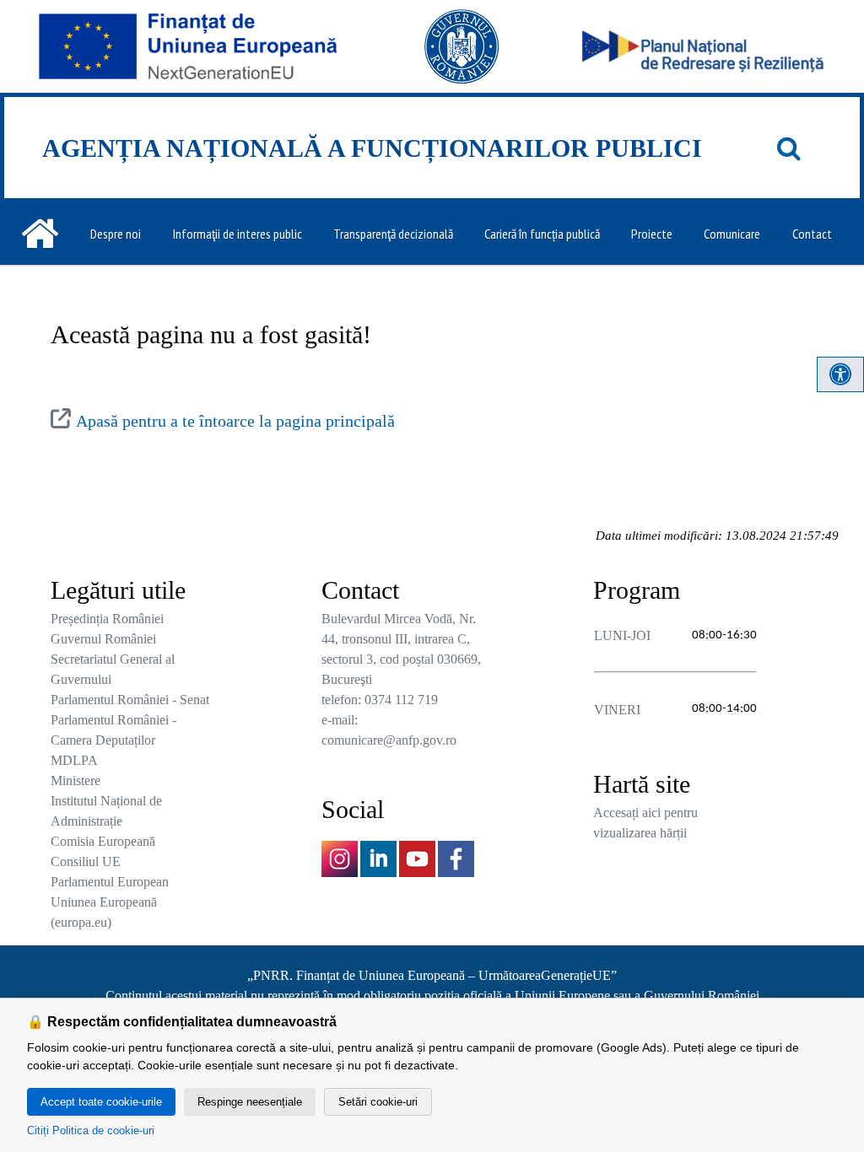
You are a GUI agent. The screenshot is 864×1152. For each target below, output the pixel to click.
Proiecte (651, 233)
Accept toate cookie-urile (101, 1101)
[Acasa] (40, 233)
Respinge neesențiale (249, 1101)
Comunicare (732, 233)
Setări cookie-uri (378, 1101)
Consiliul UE (86, 861)
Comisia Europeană (103, 841)
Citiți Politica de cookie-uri (90, 1130)
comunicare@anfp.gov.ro (388, 740)
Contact (812, 233)
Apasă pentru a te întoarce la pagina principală (235, 421)
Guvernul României (103, 639)
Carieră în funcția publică (542, 233)
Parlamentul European (110, 882)
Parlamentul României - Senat (130, 699)
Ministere (75, 780)
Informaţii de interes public (237, 233)
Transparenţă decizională (393, 233)
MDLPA (74, 760)
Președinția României (107, 618)
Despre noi (115, 233)
